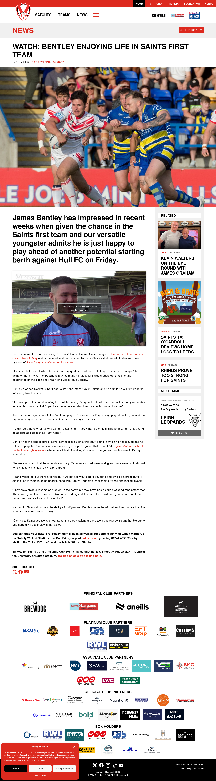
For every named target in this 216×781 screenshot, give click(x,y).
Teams (64, 14)
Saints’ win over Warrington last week (49, 362)
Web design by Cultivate (192, 768)
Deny (40, 768)
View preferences (64, 768)
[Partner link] (35, 606)
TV (149, 3)
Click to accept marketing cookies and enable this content (79, 308)
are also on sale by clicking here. (80, 556)
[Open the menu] (96, 15)
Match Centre (179, 432)
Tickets (174, 3)
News (82, 14)
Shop (159, 3)
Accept (15, 768)
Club (139, 3)
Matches (42, 14)
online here (89, 538)
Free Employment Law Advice (190, 764)
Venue (209, 3)
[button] (74, 746)
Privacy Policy (40, 775)
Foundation (192, 3)
